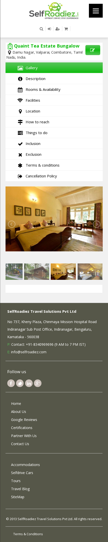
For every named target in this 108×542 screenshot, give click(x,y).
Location (32, 110)
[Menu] (96, 11)
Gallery (31, 67)
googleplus (37, 383)
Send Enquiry (92, 50)
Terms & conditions (42, 165)
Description (34, 78)
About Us (18, 411)
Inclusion (32, 143)
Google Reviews (24, 419)
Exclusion (32, 154)
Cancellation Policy (40, 175)
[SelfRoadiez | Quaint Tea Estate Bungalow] (54, 10)
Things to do (35, 132)
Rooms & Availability (42, 89)
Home (16, 403)
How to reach (36, 121)
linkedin (29, 383)
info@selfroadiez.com (28, 352)
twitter (20, 383)
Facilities (32, 100)
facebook (11, 383)
